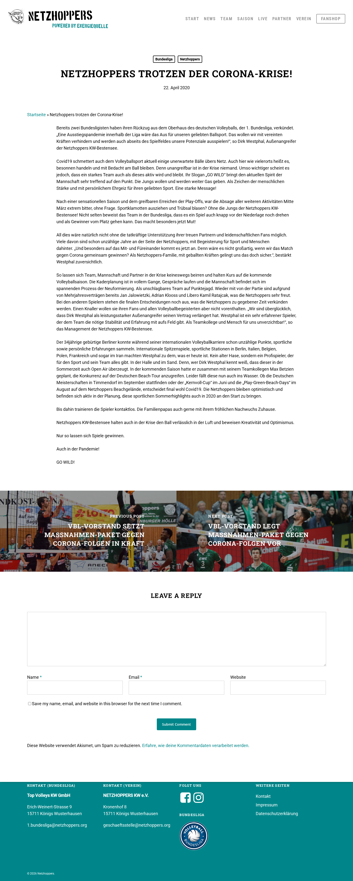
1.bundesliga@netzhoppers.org (57, 825)
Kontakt (263, 796)
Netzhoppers (190, 59)
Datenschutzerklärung (277, 813)
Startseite (36, 114)
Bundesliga (164, 59)
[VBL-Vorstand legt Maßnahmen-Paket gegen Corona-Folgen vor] (264, 531)
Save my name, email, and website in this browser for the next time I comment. (107, 703)
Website (238, 677)
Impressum (267, 804)
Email (135, 677)
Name (34, 677)
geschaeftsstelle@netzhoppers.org (136, 825)
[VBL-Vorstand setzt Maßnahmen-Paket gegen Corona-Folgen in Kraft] (88, 531)
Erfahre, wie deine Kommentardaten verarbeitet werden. (196, 745)
